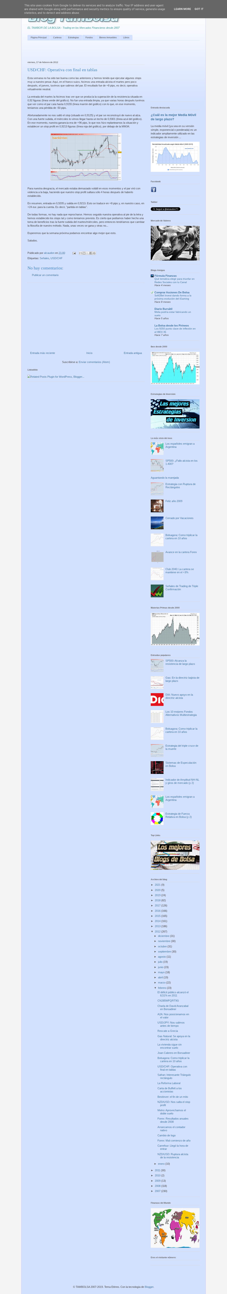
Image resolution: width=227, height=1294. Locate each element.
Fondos (89, 37)
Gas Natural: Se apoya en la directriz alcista (173, 1038)
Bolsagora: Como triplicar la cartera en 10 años (181, 537)
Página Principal (39, 37)
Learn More (182, 9)
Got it (199, 9)
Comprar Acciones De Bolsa (171, 292)
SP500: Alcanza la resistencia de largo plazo (180, 662)
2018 (158, 900)
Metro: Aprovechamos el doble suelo (171, 1112)
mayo (161, 972)
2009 (158, 1180)
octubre (162, 946)
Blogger (149, 1286)
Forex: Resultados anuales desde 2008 (173, 1120)
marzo (162, 982)
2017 (158, 905)
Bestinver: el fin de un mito (172, 1096)
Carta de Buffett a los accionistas (169, 1090)
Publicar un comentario (45, 275)
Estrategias (73, 37)
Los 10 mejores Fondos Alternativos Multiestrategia (181, 713)
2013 (158, 926)
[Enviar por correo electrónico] (80, 253)
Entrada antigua (133, 352)
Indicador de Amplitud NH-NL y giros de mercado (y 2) (182, 781)
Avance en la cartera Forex (181, 552)
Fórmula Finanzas (165, 275)
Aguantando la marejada (165, 477)
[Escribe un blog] (84, 253)
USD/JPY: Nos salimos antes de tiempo (171, 1024)
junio (161, 967)
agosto (162, 956)
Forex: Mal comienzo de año (173, 1140)
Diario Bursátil (163, 308)
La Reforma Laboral (168, 1083)
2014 (158, 921)
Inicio (89, 352)
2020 (158, 890)
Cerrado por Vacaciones (179, 518)
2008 (158, 1185)
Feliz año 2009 (173, 501)
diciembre (164, 935)
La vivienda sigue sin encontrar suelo (169, 1046)
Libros (126, 37)
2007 (158, 1190)
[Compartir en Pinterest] (94, 253)
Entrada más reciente (42, 352)
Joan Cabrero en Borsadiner (173, 1052)
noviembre (164, 941)
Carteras (57, 37)
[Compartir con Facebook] (91, 253)
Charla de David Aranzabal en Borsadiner (172, 1007)
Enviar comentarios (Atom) (94, 361)
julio (160, 961)
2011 (158, 1170)
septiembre (165, 951)
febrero (162, 987)
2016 (158, 910)
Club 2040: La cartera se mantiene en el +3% (179, 571)
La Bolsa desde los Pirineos (171, 325)
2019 (158, 895)
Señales (44, 258)
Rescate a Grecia (167, 1030)
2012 (158, 931)
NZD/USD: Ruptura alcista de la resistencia (172, 1156)
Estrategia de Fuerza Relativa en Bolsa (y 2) (178, 815)
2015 (158, 915)
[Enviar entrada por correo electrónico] (73, 252)
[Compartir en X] (87, 253)
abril (161, 977)
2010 (158, 1175)
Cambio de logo (166, 1135)
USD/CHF (56, 258)
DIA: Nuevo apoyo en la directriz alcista (179, 696)
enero (161, 1163)
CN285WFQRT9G (168, 1000)
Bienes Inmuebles (108, 37)
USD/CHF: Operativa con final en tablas (172, 1068)
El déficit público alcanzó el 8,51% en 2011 (173, 994)
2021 (158, 884)
